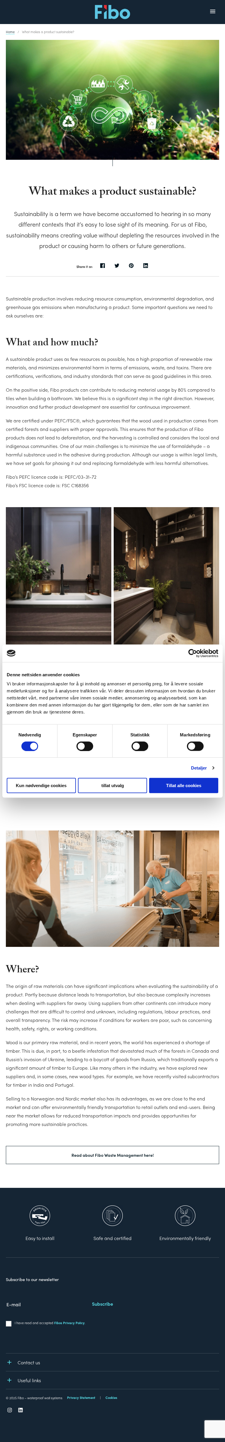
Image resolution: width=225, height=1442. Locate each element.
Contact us (29, 1362)
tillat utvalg (112, 785)
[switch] (84, 746)
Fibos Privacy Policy (69, 1322)
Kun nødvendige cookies (41, 785)
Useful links (29, 1380)
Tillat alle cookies (183, 785)
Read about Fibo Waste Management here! (112, 1155)
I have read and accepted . (50, 1322)
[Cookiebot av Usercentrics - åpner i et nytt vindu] (192, 653)
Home (10, 31)
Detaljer (199, 767)
